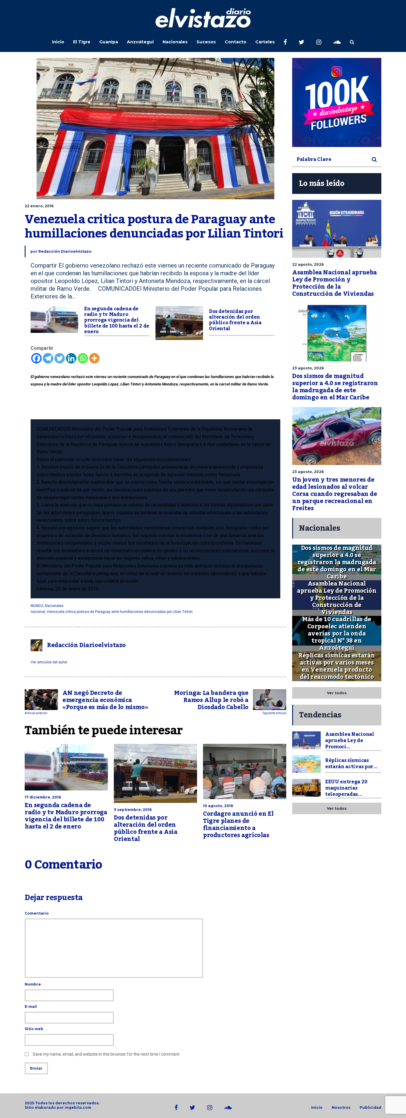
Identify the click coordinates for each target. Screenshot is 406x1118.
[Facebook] (36, 358)
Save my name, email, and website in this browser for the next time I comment (106, 1054)
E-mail (31, 1006)
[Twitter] (59, 358)
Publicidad (370, 1107)
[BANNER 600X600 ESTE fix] (336, 102)
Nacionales (175, 42)
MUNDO (37, 606)
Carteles (265, 42)
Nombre (33, 984)
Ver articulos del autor (49, 662)
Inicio (58, 42)
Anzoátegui (140, 42)
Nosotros (341, 1107)
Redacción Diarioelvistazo (65, 251)
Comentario (37, 913)
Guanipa (108, 42)
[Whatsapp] (83, 358)
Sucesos (206, 42)
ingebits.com (78, 1107)
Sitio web (34, 1029)
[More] (94, 358)
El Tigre (81, 42)
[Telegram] (48, 358)
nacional (38, 612)
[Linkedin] (71, 358)
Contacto (235, 42)
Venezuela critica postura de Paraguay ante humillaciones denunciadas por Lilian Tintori (120, 612)
